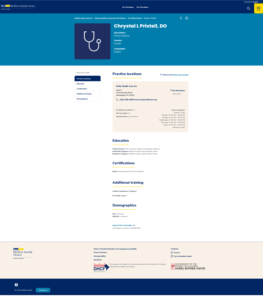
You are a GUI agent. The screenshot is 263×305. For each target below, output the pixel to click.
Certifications (82, 89)
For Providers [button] (142, 7)
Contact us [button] (43, 290)
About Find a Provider (122, 225)
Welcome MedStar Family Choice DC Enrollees (110, 18)
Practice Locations (84, 79)
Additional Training (84, 94)
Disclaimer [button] (98, 260)
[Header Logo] (11, 5)
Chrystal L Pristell (150, 18)
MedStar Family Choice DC (83, 18)
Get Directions (178, 90)
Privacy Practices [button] (100, 252)
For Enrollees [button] (128, 7)
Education (80, 84)
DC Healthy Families (135, 18)
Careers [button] (177, 252)
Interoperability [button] (100, 256)
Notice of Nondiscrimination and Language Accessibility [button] (115, 249)
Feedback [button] (174, 249)
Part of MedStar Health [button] (183, 256)
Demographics (82, 99)
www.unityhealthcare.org (145, 99)
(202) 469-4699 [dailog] (127, 99)
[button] (248, 8)
